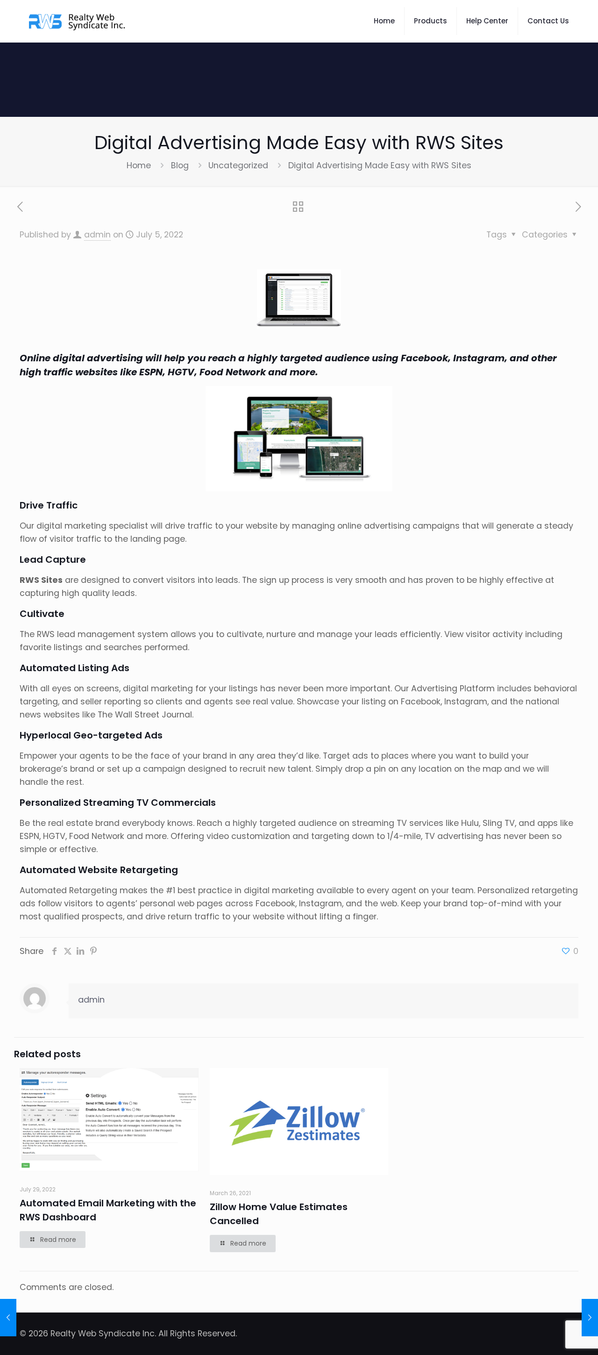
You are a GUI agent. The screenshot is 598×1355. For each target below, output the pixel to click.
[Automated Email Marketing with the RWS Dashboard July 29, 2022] (590, 1317)
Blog (180, 165)
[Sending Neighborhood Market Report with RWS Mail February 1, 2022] (8, 1317)
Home (139, 165)
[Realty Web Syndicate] (78, 21)
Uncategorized (238, 165)
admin (97, 234)
